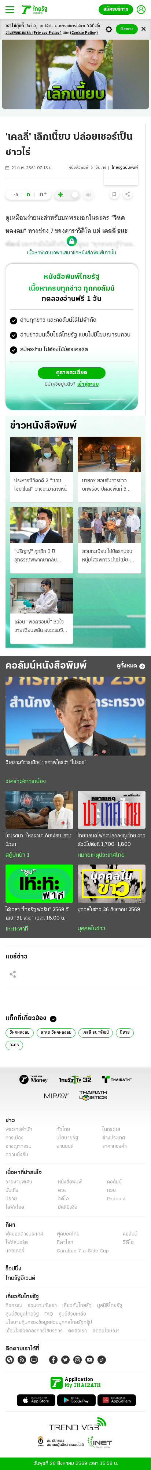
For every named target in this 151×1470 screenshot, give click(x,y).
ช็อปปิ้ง (13, 1269)
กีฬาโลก (65, 1242)
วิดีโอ (63, 1199)
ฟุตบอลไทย (68, 1234)
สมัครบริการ (115, 9)
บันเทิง (100, 168)
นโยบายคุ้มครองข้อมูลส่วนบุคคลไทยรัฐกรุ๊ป (48, 1322)
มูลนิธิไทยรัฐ (109, 1306)
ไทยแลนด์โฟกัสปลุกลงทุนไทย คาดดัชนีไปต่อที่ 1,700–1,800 (112, 840)
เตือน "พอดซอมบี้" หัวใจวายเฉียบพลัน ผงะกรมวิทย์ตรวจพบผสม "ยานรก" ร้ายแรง (41, 627)
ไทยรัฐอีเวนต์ (20, 1278)
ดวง (62, 1190)
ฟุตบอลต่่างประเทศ (24, 1234)
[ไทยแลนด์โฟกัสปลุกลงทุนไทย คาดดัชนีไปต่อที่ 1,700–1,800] (112, 810)
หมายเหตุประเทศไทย (101, 855)
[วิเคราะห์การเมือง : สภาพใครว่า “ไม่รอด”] (75, 716)
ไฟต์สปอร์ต (16, 1242)
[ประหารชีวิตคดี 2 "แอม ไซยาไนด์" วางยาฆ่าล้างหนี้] (41, 454)
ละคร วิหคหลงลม (56, 1032)
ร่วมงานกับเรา (42, 1306)
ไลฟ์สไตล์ (14, 1207)
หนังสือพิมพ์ (78, 168)
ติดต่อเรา (77, 1331)
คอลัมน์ (114, 1182)
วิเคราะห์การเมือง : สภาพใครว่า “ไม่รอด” (45, 762)
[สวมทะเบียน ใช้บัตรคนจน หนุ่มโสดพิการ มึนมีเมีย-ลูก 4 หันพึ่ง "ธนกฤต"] (109, 525)
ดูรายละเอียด (72, 373)
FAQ (48, 1314)
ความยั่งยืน (16, 1155)
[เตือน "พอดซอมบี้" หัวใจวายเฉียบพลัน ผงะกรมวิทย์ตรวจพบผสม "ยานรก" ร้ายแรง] (41, 596)
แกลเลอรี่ (14, 1251)
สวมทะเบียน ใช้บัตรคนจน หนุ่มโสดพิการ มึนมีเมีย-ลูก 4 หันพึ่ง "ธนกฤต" (109, 556)
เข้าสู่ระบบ (88, 384)
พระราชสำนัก (18, 1129)
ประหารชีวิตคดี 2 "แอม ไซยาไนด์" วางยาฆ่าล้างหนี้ (40, 485)
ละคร (14, 1045)
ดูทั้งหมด (127, 666)
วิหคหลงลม (20, 1032)
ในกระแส (111, 1129)
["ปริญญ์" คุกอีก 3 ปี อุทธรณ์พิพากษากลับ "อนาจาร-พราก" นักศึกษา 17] (41, 525)
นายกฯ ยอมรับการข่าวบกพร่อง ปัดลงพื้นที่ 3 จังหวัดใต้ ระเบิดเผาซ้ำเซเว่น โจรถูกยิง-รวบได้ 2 (106, 486)
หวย (111, 1190)
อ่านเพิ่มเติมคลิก (33, 33)
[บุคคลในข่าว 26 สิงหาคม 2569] (112, 884)
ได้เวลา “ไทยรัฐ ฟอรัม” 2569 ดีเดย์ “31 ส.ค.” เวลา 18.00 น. (37, 914)
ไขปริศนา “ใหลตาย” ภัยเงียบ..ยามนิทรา (38, 840)
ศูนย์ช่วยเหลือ (72, 1314)
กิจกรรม (13, 1306)
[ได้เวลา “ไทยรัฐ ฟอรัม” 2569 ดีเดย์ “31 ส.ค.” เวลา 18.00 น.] (39, 884)
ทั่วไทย (63, 1129)
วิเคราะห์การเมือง (25, 782)
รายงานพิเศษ (19, 1182)
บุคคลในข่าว (91, 929)
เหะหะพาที (16, 929)
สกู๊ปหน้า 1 (17, 855)
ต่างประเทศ (113, 1138)
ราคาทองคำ (114, 1146)
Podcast (116, 1199)
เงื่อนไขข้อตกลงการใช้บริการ (34, 1331)
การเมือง (14, 1138)
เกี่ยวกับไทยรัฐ (77, 1306)
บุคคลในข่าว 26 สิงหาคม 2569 (109, 910)
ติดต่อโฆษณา (105, 1331)
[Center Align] (143, 29)
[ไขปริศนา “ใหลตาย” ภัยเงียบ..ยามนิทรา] (39, 810)
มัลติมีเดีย (67, 1207)
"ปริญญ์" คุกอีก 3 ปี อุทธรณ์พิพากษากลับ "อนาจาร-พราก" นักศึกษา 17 (40, 556)
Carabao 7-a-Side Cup (83, 1251)
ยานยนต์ (65, 1146)
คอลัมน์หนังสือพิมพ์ (46, 666)
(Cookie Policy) (84, 33)
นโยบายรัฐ (67, 1138)
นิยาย (125, 1032)
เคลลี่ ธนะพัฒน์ (95, 1032)
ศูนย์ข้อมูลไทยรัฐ (22, 1314)
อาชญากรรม (18, 1146)
